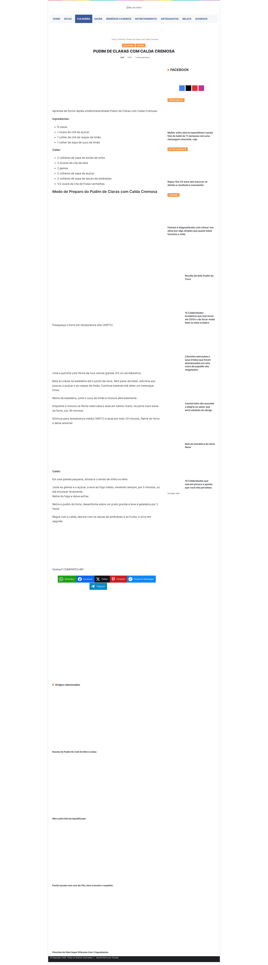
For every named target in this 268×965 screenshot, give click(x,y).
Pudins (140, 45)
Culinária (83, 18)
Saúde (98, 18)
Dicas (68, 18)
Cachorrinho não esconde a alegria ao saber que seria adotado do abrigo (199, 407)
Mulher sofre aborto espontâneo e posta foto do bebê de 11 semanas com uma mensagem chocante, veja (190, 136)
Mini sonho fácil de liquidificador (69, 818)
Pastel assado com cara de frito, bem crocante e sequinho (82, 885)
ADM (122, 57)
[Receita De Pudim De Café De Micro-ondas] (106, 719)
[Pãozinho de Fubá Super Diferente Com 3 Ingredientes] (106, 920)
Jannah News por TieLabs (107, 957)
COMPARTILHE (72, 569)
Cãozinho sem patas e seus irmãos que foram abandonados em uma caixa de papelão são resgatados (198, 363)
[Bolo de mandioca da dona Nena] (191, 429)
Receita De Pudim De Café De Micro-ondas (74, 751)
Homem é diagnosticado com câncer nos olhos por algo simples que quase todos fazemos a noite (191, 231)
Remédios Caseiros (118, 18)
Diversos (201, 18)
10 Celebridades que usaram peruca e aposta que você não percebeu (198, 484)
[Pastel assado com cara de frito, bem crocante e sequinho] (106, 853)
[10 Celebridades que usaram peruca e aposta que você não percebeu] (191, 466)
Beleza (187, 18)
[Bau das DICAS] (134, 7)
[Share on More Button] (128, 586)
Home (56, 18)
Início (113, 39)
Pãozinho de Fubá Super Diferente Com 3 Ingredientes (80, 952)
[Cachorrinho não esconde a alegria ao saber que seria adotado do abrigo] (191, 389)
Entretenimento (146, 18)
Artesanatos (170, 18)
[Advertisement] (106, 88)
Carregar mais (174, 493)
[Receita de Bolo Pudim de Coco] (191, 261)
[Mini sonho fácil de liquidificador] (106, 786)
